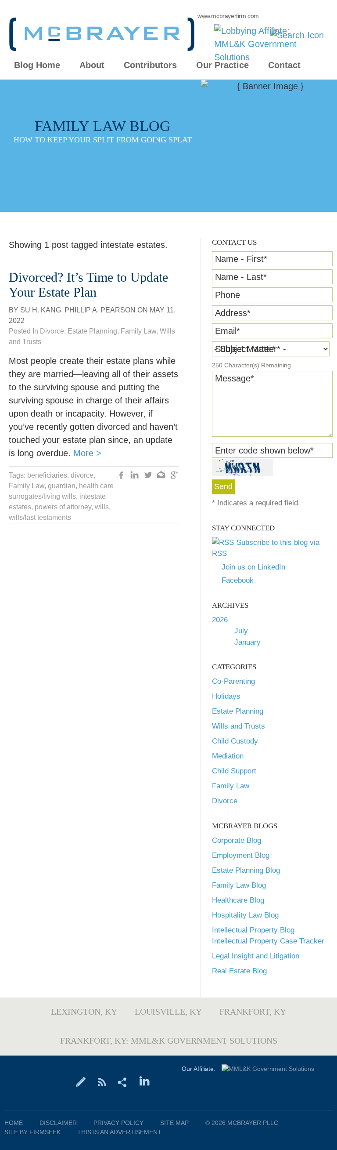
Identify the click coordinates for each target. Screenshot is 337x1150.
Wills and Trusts (238, 726)
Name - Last (241, 277)
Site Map (174, 1122)
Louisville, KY (168, 1012)
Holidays (226, 696)
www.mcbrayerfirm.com (228, 15)
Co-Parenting (233, 681)
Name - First (241, 259)
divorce (82, 475)
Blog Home (37, 65)
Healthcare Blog (238, 900)
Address (233, 313)
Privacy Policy (118, 1122)
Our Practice (222, 65)
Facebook (238, 580)
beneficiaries (47, 475)
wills (102, 507)
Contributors (150, 65)
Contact (284, 65)
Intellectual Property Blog (253, 930)
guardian (61, 486)
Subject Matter (245, 349)
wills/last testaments (40, 517)
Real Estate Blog (239, 971)
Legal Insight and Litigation (255, 956)
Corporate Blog (236, 840)
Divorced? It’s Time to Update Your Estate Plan (88, 284)
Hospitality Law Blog (245, 915)
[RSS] (101, 1081)
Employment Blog (240, 855)
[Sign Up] (81, 1081)
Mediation (228, 756)
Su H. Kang (40, 310)
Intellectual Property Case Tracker (268, 941)
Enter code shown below (264, 450)
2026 (220, 620)
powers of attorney (63, 507)
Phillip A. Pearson (100, 310)
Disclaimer (58, 1122)
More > (87, 453)
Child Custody (235, 741)
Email (227, 331)
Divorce (224, 801)
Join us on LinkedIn (253, 567)
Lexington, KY (84, 1012)
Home (13, 1122)
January (247, 642)
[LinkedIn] (144, 1081)
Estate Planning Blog (246, 870)
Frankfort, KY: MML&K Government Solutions (168, 1041)
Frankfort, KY (252, 1012)
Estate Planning (237, 711)
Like (121, 476)
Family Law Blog (239, 885)
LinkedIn (134, 476)
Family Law (230, 786)
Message (234, 378)
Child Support (234, 771)
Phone (227, 295)
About (91, 65)
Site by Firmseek (32, 1131)
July (241, 631)
